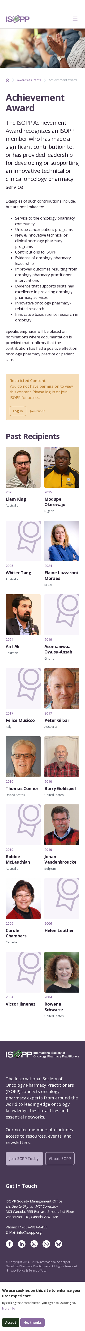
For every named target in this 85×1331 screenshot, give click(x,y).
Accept (10, 1322)
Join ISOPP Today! (24, 1158)
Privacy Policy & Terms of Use (27, 1271)
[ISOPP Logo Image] (18, 19)
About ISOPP (60, 1158)
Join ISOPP (37, 411)
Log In (18, 411)
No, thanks (32, 1322)
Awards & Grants (29, 80)
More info (8, 1308)
